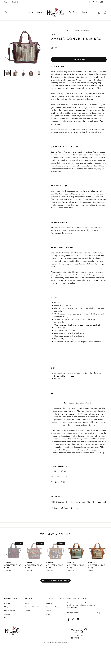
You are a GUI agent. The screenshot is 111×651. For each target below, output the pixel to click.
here (71, 207)
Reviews (7, 618)
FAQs (48, 614)
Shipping (28, 610)
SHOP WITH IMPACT (81, 31)
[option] (24, 48)
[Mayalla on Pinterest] (73, 619)
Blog (84, 12)
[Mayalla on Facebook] (68, 619)
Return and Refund (53, 607)
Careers (7, 614)
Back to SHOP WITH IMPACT (57, 580)
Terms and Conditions (33, 607)
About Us (7, 603)
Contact (15, 2)
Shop (39, 12)
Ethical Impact (9, 610)
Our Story (73, 12)
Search (6, 2)
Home (30, 12)
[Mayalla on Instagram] (78, 619)
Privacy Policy (30, 603)
